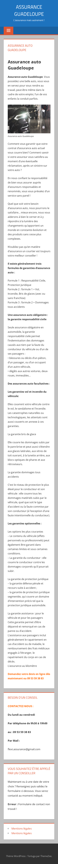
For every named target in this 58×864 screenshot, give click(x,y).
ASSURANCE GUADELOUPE (29, 10)
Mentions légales (21, 828)
